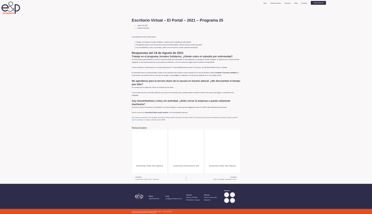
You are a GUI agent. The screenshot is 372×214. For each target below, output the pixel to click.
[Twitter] (232, 194)
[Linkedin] (226, 200)
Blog (295, 3)
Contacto (304, 3)
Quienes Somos (276, 3)
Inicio (265, 3)
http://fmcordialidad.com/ (139, 120)
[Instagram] (232, 200)
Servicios (288, 3)
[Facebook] (226, 194)
